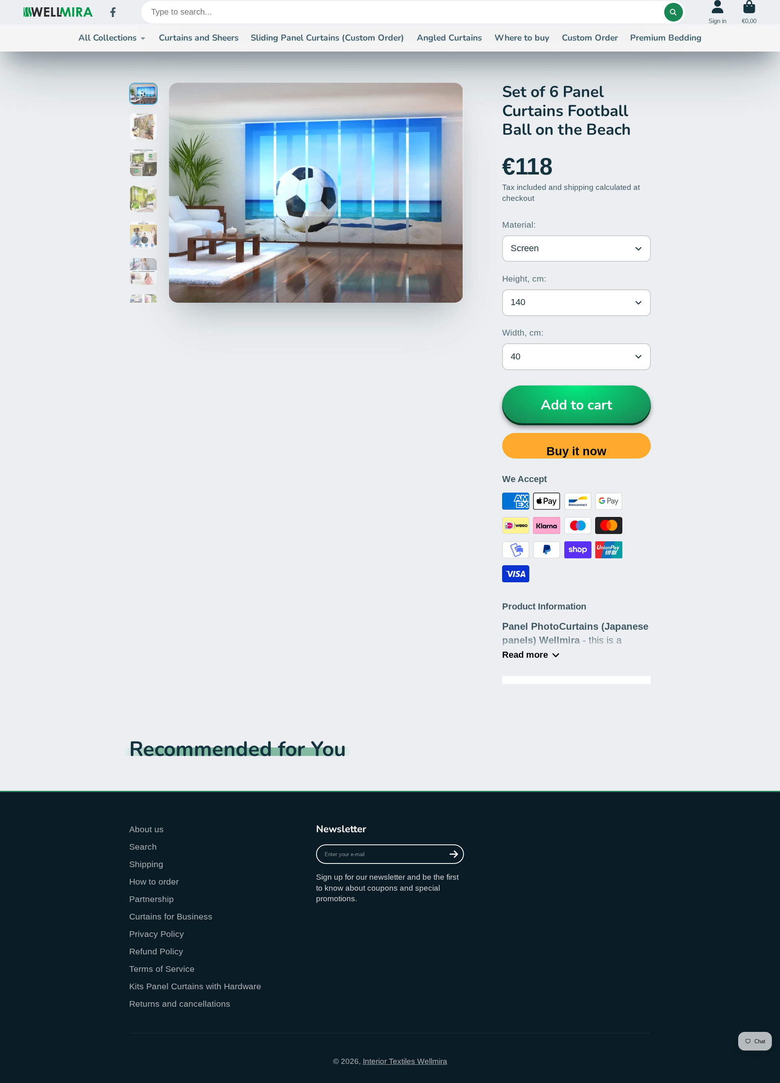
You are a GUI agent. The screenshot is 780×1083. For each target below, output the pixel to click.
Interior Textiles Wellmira (405, 1061)
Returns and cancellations (179, 1003)
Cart (749, 12)
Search (143, 846)
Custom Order (590, 37)
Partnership (151, 899)
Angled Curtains (449, 37)
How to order (154, 881)
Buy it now (576, 451)
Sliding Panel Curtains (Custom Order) (327, 37)
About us (146, 829)
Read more (525, 655)
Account (717, 12)
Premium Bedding (666, 37)
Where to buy (521, 37)
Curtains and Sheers (198, 37)
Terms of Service (162, 968)
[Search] (673, 12)
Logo (58, 12)
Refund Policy (156, 951)
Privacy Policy (156, 934)
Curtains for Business (170, 916)
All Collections (107, 37)
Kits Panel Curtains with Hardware (195, 986)
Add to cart (576, 405)
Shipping (146, 864)
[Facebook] (113, 12)
